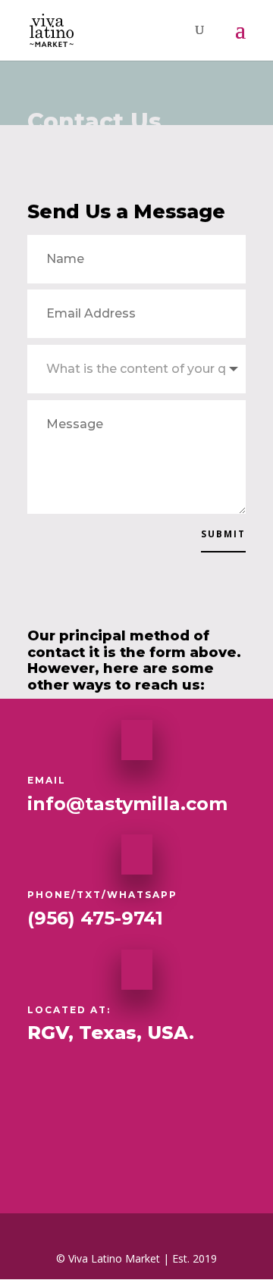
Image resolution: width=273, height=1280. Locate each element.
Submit (223, 533)
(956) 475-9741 (95, 918)
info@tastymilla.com (127, 804)
